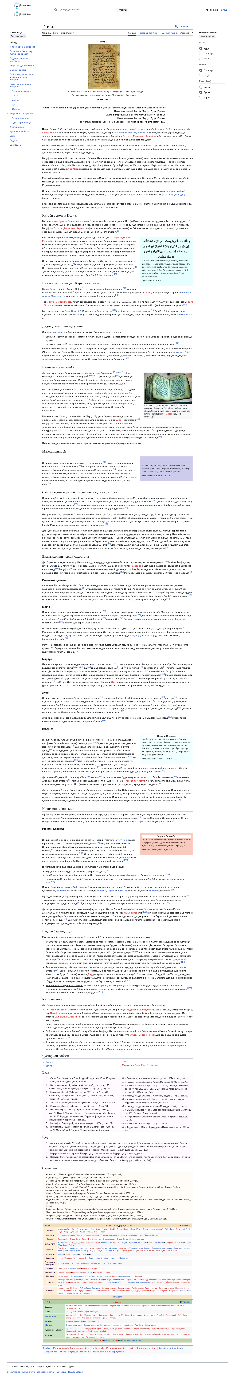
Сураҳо (50, 1239)
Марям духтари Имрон (113, 1263)
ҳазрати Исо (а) (128, 129)
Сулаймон (74, 1232)
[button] (8, 9)
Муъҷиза (145, 1306)
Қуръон (109, 393)
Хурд (206, 48)
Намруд (61, 1272)
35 (114, 469)
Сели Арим (137, 1280)
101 (125, 860)
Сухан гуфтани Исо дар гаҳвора (83, 1251)
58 (184, 627)
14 (116, 295)
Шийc (165, 1315)
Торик (207, 97)
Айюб (185, 1229)
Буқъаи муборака (78, 1276)
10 (115, 274)
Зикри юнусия (168, 1288)
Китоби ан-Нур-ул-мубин (114, 1334)
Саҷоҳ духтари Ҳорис (92, 1329)
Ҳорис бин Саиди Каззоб (134, 1329)
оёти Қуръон (60, 221)
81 (104, 721)
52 (168, 599)
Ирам (113, 1276)
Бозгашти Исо (185, 1291)
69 (163, 674)
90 (100, 776)
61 (76, 651)
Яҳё (166, 1229)
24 (116, 376)
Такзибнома (61, 1372)
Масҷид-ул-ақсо (103, 1276)
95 (179, 800)
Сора (91, 1258)
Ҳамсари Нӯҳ (69, 1258)
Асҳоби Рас (85, 1243)
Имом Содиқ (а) (72, 311)
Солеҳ (119, 1229)
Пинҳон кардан (18, 36)
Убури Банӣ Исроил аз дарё (109, 1251)
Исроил (156, 1235)
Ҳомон (83, 1272)
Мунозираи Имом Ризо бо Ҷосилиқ (140, 1065)
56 (121, 618)
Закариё (159, 1229)
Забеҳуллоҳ (70, 1235)
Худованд (160, 129)
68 (146, 670)
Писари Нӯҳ (76, 1263)
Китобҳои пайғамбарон (171, 1348)
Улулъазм (96, 1288)
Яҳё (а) (115, 682)
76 (153, 701)
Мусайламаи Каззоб (74, 1329)
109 (144, 912)
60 (52, 647)
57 (61, 622)
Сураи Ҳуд (96, 1239)
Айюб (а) (122, 890)
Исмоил (105, 1229)
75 (175, 697)
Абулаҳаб (98, 1272)
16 (185, 304)
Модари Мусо (96, 1263)
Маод (115, 1340)
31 (160, 437)
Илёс (147, 635)
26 (88, 399)
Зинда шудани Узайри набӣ (166, 1251)
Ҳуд (60, 1232)
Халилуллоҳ (126, 1235)
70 (53, 681)
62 (115, 663)
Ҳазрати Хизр (63, 1288)
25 (127, 383)
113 (106, 922)
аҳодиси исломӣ (81, 221)
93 (69, 780)
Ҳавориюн (169, 1243)
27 (57, 410)
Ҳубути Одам (63, 1282)
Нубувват (74, 1288)
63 (89, 667)
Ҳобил (60, 1263)
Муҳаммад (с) (133, 875)
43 (114, 537)
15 (156, 301)
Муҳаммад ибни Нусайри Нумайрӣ (92, 1331)
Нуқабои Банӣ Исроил (138, 1243)
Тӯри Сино (90, 1276)
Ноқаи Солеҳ (73, 1248)
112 (65, 919)
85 (127, 756)
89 (88, 776)
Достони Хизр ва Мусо (122, 1280)
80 (170, 717)
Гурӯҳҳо (47, 1348)
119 (136, 973)
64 (118, 667)
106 (187, 895)
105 (173, 890)
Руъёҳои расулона (166, 1334)
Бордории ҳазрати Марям (162, 1248)
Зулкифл (80, 1235)
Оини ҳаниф (63, 1268)
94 (160, 783)
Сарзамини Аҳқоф (125, 1276)
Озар (60, 1291)
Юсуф (138, 1229)
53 (104, 611)
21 (80, 355)
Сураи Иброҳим (108, 1239)
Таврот (147, 292)
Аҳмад (82, 1232)
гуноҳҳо (46, 207)
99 (52, 849)
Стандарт (209, 53)
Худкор (207, 87)
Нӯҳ (72, 1229)
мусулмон (58, 332)
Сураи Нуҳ (86, 1239)
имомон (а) (182, 352)
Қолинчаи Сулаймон (114, 1291)
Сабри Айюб (100, 1291)
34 (80, 466)
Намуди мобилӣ (75, 1372)
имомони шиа (184, 314)
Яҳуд (79, 1268)
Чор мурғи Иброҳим (109, 1248)
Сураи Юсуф (122, 1239)
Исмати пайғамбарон (74, 1306)
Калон (207, 58)
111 (150, 915)
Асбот (150, 1243)
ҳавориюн (141, 149)
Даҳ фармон (142, 1291)
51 (190, 595)
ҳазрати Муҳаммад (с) (173, 194)
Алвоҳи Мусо (129, 1291)
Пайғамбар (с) (124, 393)
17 (114, 310)
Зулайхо (104, 1258)
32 (143, 442)
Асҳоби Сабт (107, 1243)
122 (100, 992)
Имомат (107, 1340)
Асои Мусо (123, 1248)
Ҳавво (60, 1258)
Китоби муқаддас (69, 1351)
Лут (189, 1229)
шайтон (161, 632)
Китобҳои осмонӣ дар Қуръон (108, 1351)
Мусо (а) (136, 635)
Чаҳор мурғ (116, 1325)
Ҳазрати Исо (51, 1351)
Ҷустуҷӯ (122, 9)
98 (98, 842)
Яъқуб (145, 1229)
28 (138, 419)
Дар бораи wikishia (45, 1372)
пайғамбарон (63, 890)
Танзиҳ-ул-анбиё (95, 1334)
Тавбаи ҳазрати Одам (140, 1288)
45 (166, 548)
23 (154, 416)
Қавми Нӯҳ (179, 1243)
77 (108, 708)
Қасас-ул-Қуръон (65, 1280)
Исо (92, 1229)
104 (53, 882)
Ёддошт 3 (78, 667)
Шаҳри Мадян (63, 1276)
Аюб (74, 1318)
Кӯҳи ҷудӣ (138, 1276)
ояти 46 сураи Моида (60, 302)
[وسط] (104, 66)
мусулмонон (126, 191)
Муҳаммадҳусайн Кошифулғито (136, 1009)
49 (190, 572)
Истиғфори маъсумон (68, 1293)
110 (112, 915)
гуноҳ (48, 945)
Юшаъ (102, 1232)
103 (168, 874)
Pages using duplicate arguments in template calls (78, 1348)
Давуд (68, 1318)
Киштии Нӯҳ (156, 1288)
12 (124, 288)
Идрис (126, 1229)
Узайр (66, 1232)
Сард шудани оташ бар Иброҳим (137, 1282)
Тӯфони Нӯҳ (78, 1280)
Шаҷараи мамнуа (109, 1288)
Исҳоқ (171, 1229)
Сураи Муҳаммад (136, 1239)
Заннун (61, 1235)
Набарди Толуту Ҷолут (113, 1282)
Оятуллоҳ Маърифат (97, 145)
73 (101, 697)
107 (79, 903)
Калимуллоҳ (137, 1235)
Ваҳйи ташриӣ (121, 1306)
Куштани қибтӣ (165, 1280)
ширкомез (154, 890)
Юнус (132, 1229)
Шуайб (112, 1229)
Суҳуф (82, 1254)
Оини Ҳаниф (71, 1312)
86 (76, 760)
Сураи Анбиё (63, 1239)
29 (59, 430)
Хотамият (104, 1306)
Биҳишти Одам (124, 1288)
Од (78, 1243)
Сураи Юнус (75, 1239)
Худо (118, 420)
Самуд (72, 1243)
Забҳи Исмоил (91, 1280)
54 (139, 615)
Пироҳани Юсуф (182, 1288)
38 (153, 501)
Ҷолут (90, 1272)
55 (104, 618)
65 (124, 667)
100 (81, 853)
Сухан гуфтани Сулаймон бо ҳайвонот (138, 1251)
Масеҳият (86, 1268)
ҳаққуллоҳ (74, 359)
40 (126, 508)
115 (182, 962)
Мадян (124, 1243)
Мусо (87, 1229)
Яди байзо (62, 1248)
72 (167, 685)
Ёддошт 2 (92, 376)
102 (108, 870)
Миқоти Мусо (75, 1282)
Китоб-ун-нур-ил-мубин (157, 1291)
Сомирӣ (107, 1272)
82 (94, 742)
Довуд (90, 974)
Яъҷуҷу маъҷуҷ (104, 1280)
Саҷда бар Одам (150, 1280)
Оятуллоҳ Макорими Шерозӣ (137, 136)
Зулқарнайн (173, 1291)
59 (66, 638)
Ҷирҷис (105, 1318)
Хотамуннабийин (92, 1235)
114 (134, 952)
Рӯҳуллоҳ (148, 1235)
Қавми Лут (96, 1243)
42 (106, 524)
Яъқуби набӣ (130, 912)
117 (54, 973)
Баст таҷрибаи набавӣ (149, 1334)
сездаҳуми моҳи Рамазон (137, 311)
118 (67, 973)
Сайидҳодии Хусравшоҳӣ (68, 1016)
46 (165, 561)
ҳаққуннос (59, 359)
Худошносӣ (97, 1340)
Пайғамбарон (110, 1225)
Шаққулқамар (150, 1325)
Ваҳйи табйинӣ (134, 1306)
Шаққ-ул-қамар (93, 1248)
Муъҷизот (50, 1249)
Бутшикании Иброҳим (181, 1280)
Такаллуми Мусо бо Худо (139, 1248)
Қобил (66, 1263)
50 (83, 588)
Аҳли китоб (159, 1243)
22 (127, 358)
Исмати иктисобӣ (92, 1306)
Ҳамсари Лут (82, 1258)
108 (168, 903)
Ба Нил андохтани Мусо (92, 1282)
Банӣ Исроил (63, 1243)
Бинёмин (85, 1263)
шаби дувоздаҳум (103, 311)
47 (57, 569)
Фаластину (180, 619)
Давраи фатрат (132, 1334)
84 (50, 749)
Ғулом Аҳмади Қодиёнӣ (175, 1329)
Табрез (167, 414)
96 (139, 817)
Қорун (68, 1272)
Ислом (85, 923)
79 (122, 711)
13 (72, 292)
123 (68, 1037)
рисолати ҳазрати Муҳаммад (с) (132, 132)
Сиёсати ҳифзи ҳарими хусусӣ (21, 1372)
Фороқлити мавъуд (135, 780)
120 (127, 980)
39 (76, 504)
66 (141, 667)
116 (57, 970)
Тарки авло (82, 1334)
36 (49, 483)
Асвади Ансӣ (71, 1331)
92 (175, 776)
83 (72, 746)
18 (152, 310)
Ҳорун (110, 890)
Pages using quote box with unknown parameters (131, 1348)
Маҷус (94, 1268)
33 (104, 462)
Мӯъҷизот (49, 1325)
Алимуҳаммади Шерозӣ (154, 1329)
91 (150, 776)
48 (122, 572)
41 (187, 517)
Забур (49, 1065)
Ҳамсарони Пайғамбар (119, 1258)
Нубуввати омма (70, 1291)
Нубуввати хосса (86, 1291)
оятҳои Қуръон (50, 132)
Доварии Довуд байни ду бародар (165, 1282)
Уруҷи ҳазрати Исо (86, 1293)
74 (163, 697)
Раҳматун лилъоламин (110, 1235)
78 (178, 708)
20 (177, 343)
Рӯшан (207, 92)
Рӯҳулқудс (104, 521)
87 (98, 767)
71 (68, 685)
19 (47, 317)
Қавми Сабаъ (68, 1245)
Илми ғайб (164, 1306)
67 (164, 667)
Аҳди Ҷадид (73, 169)
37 (87, 501)
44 (109, 544)
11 (83, 288)
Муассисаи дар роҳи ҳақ (142, 1035)
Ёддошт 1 (118, 372)
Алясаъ (90, 1232)
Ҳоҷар (97, 1258)
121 (189, 988)
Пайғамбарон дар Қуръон (131, 1340)
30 (152, 430)
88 (163, 771)
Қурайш (117, 1243)
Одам (97, 1229)
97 (173, 821)
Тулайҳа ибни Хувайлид (112, 1329)
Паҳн (206, 75)
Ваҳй (112, 1306)
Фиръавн (75, 1272)
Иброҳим (101, 890)
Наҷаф (53, 1013)
